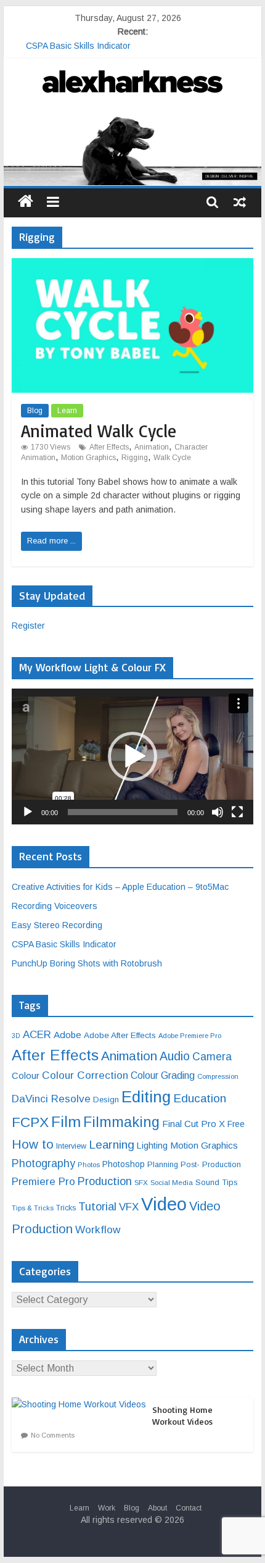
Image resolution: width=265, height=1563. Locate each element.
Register (28, 626)
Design (106, 1099)
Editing (146, 1096)
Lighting (152, 1145)
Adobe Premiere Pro (189, 1035)
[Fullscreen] (237, 812)
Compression (217, 1076)
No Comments (53, 1435)
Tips (230, 1182)
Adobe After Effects (120, 1035)
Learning (111, 1144)
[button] (132, 756)
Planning (162, 1164)
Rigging (134, 457)
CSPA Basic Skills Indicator (64, 944)
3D (16, 1035)
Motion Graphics (88, 457)
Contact (189, 1508)
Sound (207, 1182)
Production (105, 1181)
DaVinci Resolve (51, 1098)
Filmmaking (121, 1122)
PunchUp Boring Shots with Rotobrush (87, 963)
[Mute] (217, 812)
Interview (71, 1146)
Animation (151, 447)
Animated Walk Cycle (98, 431)
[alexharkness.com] (132, 149)
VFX (129, 1207)
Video (164, 1204)
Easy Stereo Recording (71, 38)
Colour (25, 1076)
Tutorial (97, 1206)
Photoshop (123, 1164)
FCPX (30, 1122)
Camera (212, 1056)
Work (106, 1508)
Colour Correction (85, 1075)
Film (66, 1121)
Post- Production (211, 1164)
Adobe (67, 1034)
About (157, 1508)
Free (236, 1124)
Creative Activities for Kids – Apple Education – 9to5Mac (120, 887)
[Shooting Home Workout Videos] (82, 1404)
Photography (43, 1163)
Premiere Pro (43, 1182)
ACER (37, 1035)
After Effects (109, 447)
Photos (89, 1164)
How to (33, 1144)
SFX (141, 1182)
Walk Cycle (172, 457)
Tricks (66, 1208)
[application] (132, 757)
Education (199, 1098)
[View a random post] (239, 201)
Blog (35, 410)
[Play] (28, 812)
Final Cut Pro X (193, 1123)
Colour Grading (163, 1075)
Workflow (97, 1229)
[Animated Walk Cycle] (132, 266)
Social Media (171, 1182)
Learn (67, 410)
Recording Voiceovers (54, 906)
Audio (175, 1056)
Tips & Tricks (33, 1208)
